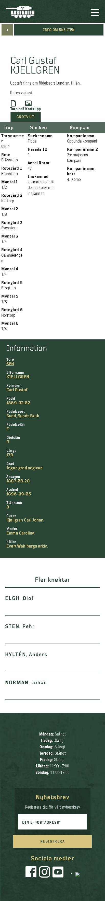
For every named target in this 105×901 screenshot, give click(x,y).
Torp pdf (17, 108)
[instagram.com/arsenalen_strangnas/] (44, 873)
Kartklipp (33, 108)
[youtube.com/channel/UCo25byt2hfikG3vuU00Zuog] (58, 873)
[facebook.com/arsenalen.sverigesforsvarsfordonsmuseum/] (31, 873)
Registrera (52, 841)
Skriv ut (25, 117)
